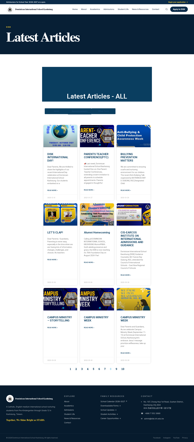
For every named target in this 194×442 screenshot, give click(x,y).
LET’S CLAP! (55, 232)
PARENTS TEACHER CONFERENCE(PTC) (96, 156)
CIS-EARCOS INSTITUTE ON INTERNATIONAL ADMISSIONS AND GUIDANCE (132, 239)
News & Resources (140, 9)
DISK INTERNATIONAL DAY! (57, 157)
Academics (95, 9)
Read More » (52, 190)
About (84, 9)
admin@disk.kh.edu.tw (152, 418)
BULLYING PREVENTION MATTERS (129, 157)
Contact (155, 9)
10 (122, 369)
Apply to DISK (179, 9)
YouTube (176, 438)
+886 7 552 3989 (150, 413)
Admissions (108, 9)
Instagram (167, 438)
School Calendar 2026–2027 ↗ (114, 401)
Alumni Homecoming (97, 232)
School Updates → (109, 410)
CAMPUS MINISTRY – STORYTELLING (59, 319)
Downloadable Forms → (111, 406)
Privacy (185, 438)
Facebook (157, 438)
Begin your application (178, 2)
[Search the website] (166, 9)
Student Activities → (109, 414)
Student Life (123, 9)
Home (75, 9)
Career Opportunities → (111, 418)
